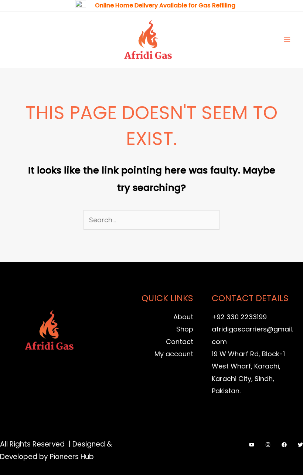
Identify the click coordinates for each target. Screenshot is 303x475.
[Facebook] (284, 444)
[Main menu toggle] (287, 39)
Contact (179, 341)
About (183, 316)
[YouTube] (251, 444)
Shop (184, 329)
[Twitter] (300, 444)
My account (173, 353)
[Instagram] (267, 444)
